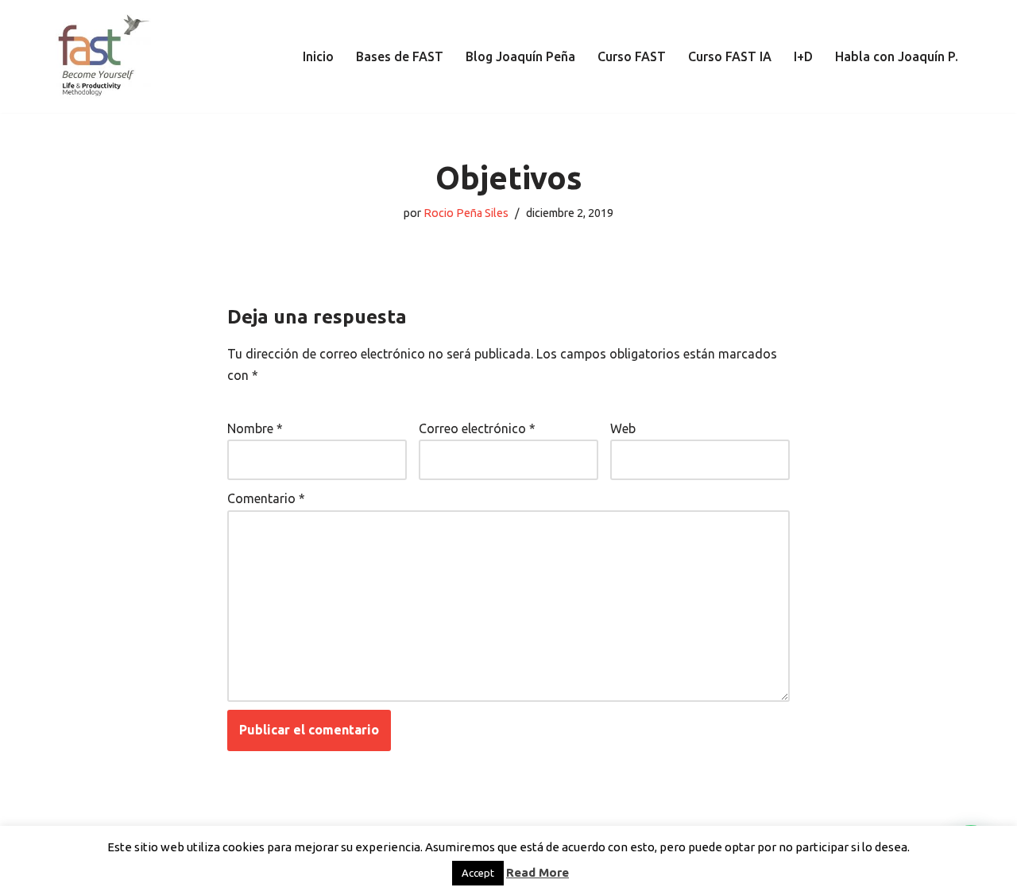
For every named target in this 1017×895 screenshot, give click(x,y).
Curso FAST (631, 56)
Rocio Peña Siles (465, 213)
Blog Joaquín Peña (520, 56)
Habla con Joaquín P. (896, 56)
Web (623, 428)
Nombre (255, 428)
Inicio (318, 56)
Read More (537, 872)
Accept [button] (478, 872)
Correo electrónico (477, 428)
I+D (803, 56)
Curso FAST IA (729, 56)
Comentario (266, 498)
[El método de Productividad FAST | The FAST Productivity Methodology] (103, 56)
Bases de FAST (399, 56)
